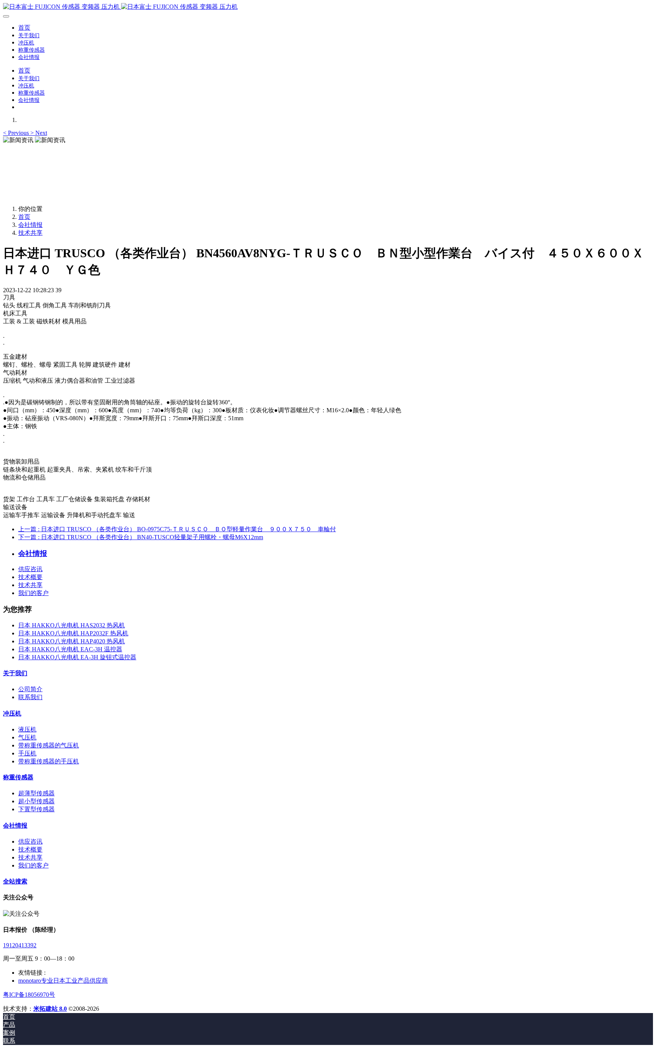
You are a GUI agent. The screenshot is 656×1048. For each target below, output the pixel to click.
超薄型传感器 (36, 793)
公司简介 (30, 689)
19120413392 (19, 945)
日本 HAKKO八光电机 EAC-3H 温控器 (70, 649)
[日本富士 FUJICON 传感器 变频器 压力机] (328, 7)
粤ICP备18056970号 (29, 994)
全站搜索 (15, 881)
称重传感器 (18, 777)
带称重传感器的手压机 (48, 761)
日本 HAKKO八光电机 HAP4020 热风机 (71, 641)
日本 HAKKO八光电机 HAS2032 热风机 (71, 625)
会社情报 (30, 225)
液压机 (27, 729)
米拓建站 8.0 (50, 1008)
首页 (24, 27)
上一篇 (177, 529)
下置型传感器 (36, 809)
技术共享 (30, 233)
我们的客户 (33, 593)
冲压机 (12, 713)
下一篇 (140, 537)
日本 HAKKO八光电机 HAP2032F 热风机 (73, 633)
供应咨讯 (30, 569)
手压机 (27, 753)
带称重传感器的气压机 (48, 745)
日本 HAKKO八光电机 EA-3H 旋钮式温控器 (77, 657)
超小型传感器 (36, 801)
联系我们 (30, 697)
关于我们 (15, 673)
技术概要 (30, 577)
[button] (16, 133)
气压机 (27, 737)
